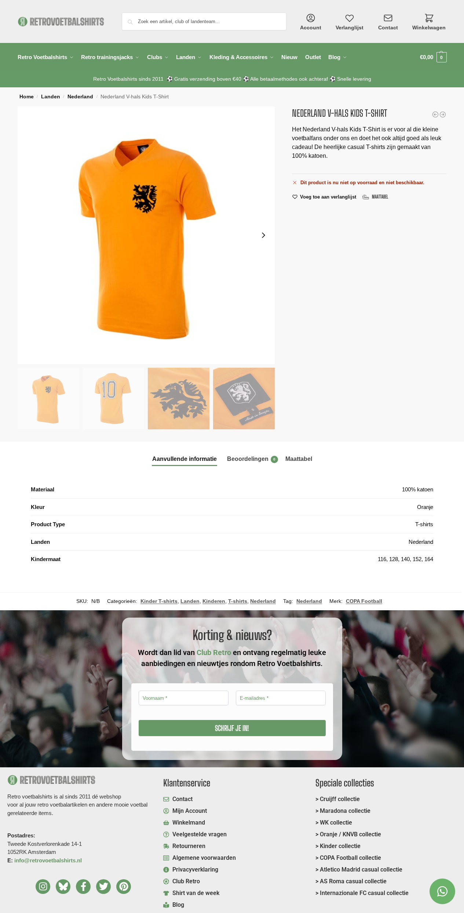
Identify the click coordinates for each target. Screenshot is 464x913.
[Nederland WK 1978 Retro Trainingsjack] (442, 114)
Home (26, 96)
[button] (433, 57)
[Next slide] (263, 235)
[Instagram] (43, 886)
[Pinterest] (123, 886)
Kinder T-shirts (159, 601)
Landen (50, 96)
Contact (388, 27)
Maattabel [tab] (298, 459)
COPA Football (364, 601)
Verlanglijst (349, 27)
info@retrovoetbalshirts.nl (48, 860)
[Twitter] (103, 886)
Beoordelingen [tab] (251, 459)
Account (310, 27)
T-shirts (237, 601)
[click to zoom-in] (146, 235)
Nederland (80, 96)
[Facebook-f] (83, 886)
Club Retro (214, 652)
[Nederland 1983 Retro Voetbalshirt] (435, 114)
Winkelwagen (429, 27)
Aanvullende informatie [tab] (184, 459)
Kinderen (213, 601)
